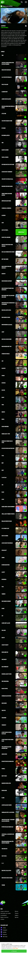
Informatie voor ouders (6, 913)
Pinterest (5, 934)
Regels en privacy (4, 917)
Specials (16, 917)
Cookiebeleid (4, 915)
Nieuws (16, 911)
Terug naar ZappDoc (8, 6)
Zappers (16, 915)
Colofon (2, 919)
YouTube (4, 932)
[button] (7, 15)
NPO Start (5, 936)
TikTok (4, 927)
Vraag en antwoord (5, 911)
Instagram (5, 930)
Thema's (16, 913)
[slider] (14, 21)
